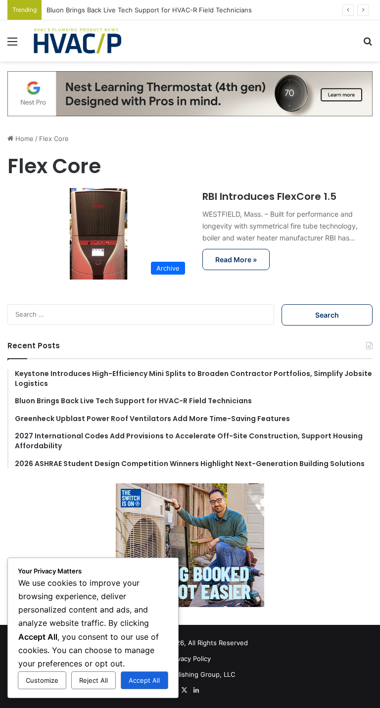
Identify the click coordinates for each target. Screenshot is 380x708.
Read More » (236, 259)
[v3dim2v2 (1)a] (190, 93)
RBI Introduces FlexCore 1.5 (269, 196)
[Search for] (368, 45)
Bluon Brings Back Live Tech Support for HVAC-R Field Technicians (149, 10)
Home (23, 138)
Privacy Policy (190, 658)
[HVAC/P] (77, 40)
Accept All (144, 680)
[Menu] (12, 45)
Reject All (93, 680)
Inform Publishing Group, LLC (190, 674)
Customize (42, 680)
